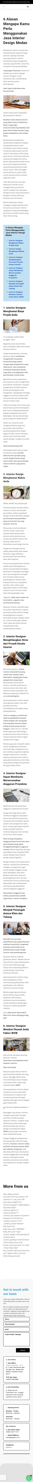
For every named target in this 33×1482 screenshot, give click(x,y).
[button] (17, 1470)
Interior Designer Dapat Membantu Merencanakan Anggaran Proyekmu (16, 273)
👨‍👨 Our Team (11, 1377)
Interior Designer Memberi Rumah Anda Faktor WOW (16, 294)
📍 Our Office (11, 1363)
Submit (22, 1350)
